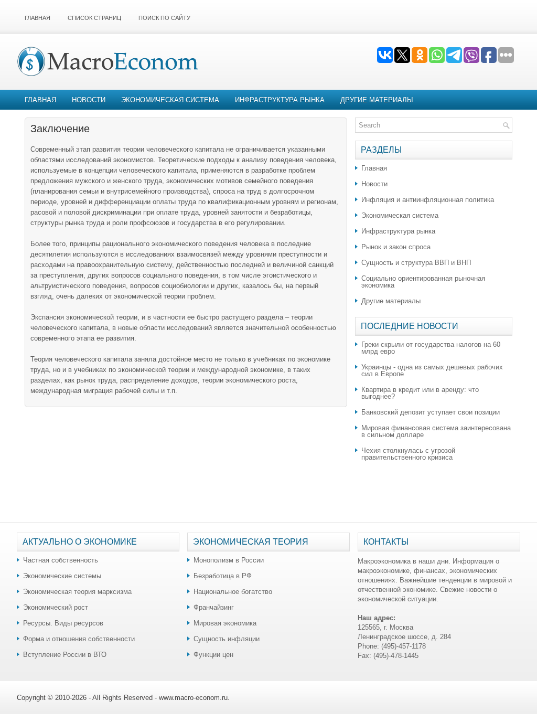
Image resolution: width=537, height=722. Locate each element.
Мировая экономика (225, 623)
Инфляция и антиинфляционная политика (427, 200)
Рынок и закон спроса (396, 247)
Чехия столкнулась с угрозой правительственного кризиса (408, 454)
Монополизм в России (229, 560)
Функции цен (213, 655)
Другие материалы (376, 100)
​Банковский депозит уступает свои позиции (430, 412)
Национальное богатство (233, 592)
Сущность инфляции (227, 639)
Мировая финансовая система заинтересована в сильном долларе (436, 431)
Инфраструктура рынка (280, 100)
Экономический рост (55, 607)
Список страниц (94, 18)
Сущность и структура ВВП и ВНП (416, 263)
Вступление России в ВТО (64, 655)
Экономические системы (62, 576)
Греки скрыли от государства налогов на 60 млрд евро (430, 348)
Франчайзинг (214, 607)
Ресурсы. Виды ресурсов (63, 623)
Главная (37, 18)
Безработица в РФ (223, 576)
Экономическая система (170, 100)
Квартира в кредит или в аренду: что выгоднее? (420, 393)
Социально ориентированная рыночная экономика (423, 281)
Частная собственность (60, 560)
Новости (88, 100)
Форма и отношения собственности (79, 639)
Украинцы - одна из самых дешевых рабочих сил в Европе (432, 370)
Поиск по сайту (164, 18)
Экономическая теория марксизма (77, 592)
